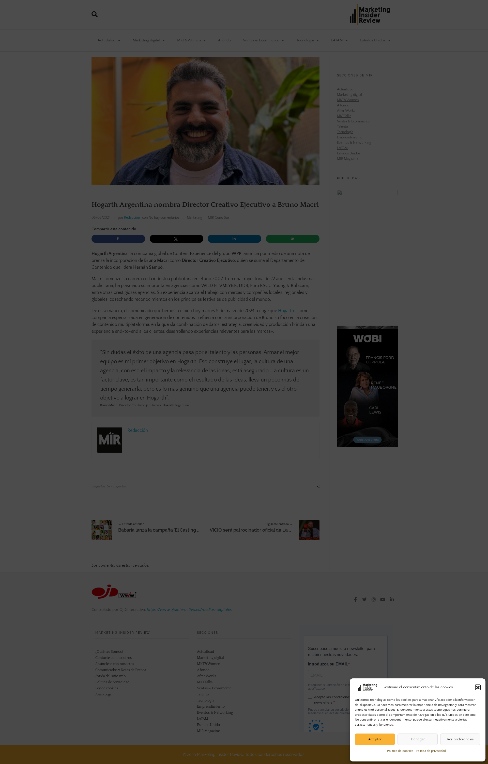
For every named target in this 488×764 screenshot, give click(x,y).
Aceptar (375, 739)
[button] (477, 687)
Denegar (418, 739)
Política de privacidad (431, 751)
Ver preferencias (460, 739)
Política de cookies (400, 751)
